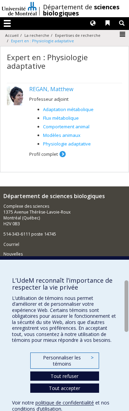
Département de (81, 10)
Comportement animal (66, 126)
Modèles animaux (61, 135)
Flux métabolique (61, 118)
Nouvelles (13, 254)
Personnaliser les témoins (68, 360)
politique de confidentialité (64, 402)
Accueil (12, 35)
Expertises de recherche (77, 35)
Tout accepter (64, 388)
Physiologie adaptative (67, 144)
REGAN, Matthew (51, 89)
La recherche (36, 35)
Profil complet (43, 154)
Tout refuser (64, 376)
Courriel (11, 244)
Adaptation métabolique (68, 109)
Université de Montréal (19, 8)
